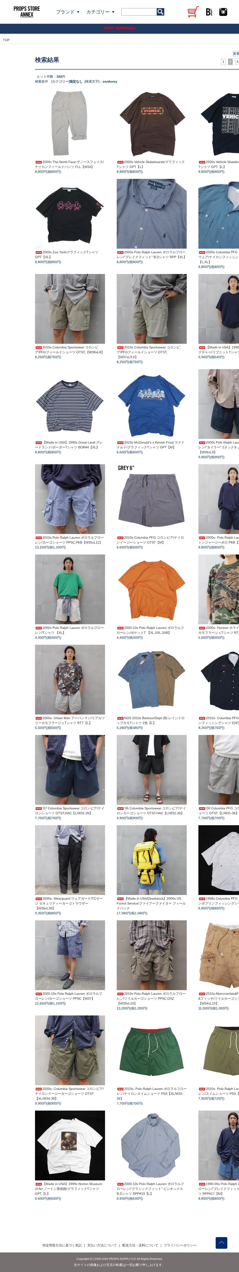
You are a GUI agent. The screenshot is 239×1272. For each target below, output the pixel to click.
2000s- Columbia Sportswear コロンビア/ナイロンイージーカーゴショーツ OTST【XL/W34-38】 (69, 1093)
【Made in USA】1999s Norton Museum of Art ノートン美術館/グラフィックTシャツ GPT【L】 (68, 1188)
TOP (6, 40)
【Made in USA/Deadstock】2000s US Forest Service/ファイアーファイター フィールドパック (151, 903)
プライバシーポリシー (180, 1245)
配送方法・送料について (140, 1245)
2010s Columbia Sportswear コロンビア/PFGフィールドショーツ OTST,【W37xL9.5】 (148, 352)
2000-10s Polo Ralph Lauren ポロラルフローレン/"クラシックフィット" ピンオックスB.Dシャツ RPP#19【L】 (150, 1188)
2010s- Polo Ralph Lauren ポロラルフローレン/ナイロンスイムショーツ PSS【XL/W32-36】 (152, 1093)
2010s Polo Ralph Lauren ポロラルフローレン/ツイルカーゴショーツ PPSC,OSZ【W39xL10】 (151, 998)
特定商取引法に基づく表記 (62, 1245)
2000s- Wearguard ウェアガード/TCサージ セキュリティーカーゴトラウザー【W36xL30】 (69, 903)
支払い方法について (102, 1245)
